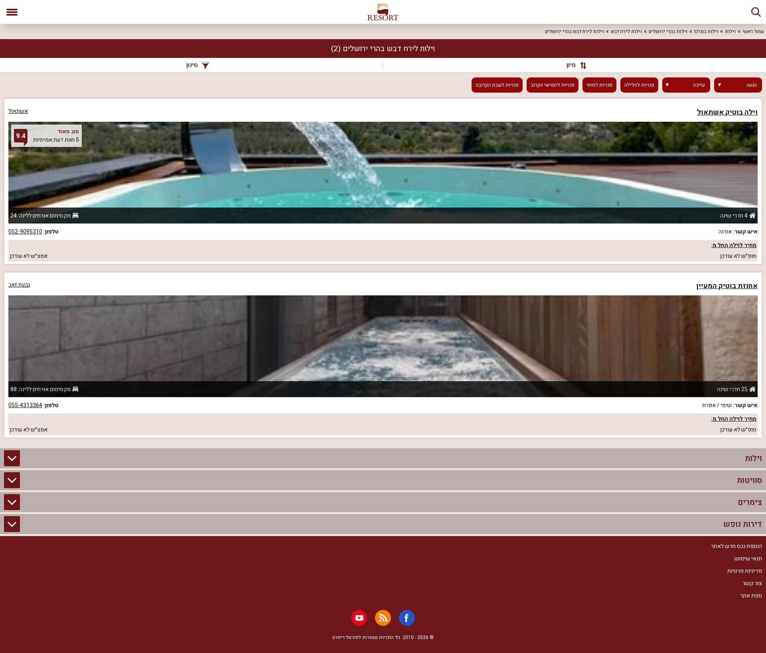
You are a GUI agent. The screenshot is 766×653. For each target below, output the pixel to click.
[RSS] (383, 618)
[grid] (383, 268)
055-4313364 (25, 405)
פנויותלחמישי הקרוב (552, 85)
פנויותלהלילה (639, 85)
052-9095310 (25, 232)
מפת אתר (751, 596)
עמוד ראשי (753, 31)
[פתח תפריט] (12, 12)
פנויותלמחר (599, 85)
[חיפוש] (756, 12)
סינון (192, 65)
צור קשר (752, 583)
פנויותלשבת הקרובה (497, 85)
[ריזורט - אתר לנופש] (383, 12)
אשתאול (18, 111)
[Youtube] (359, 618)
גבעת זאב (19, 285)
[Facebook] (407, 618)
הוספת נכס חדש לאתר (736, 546)
